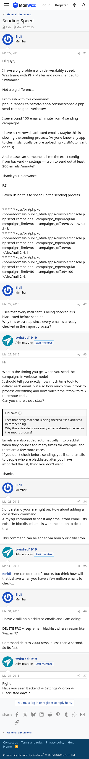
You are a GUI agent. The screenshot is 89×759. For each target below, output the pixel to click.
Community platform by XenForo (39, 755)
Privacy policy (55, 742)
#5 (85, 566)
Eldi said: (11, 413)
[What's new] (74, 5)
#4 (85, 501)
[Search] (83, 5)
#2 (85, 304)
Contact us (10, 742)
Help (71, 742)
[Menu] (6, 5)
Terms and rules (32, 742)
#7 (85, 676)
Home (7, 746)
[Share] (79, 53)
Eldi (8, 27)
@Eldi (6, 573)
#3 (85, 354)
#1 (85, 53)
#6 (85, 611)
